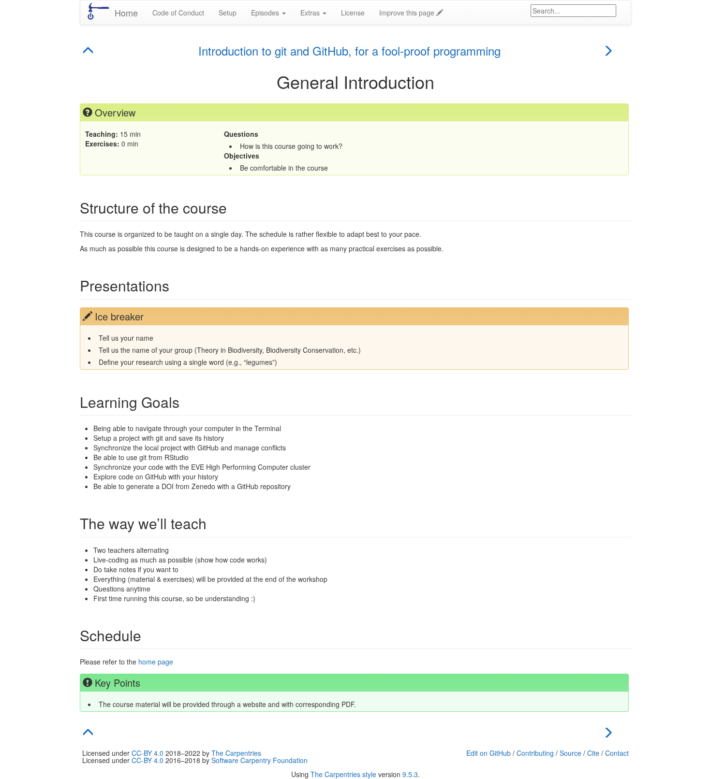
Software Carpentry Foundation (259, 760)
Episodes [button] (266, 12)
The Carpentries (236, 753)
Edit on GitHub (488, 753)
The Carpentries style (343, 774)
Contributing (535, 753)
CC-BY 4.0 (147, 753)
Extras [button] (311, 12)
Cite (593, 753)
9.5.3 (410, 774)
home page (155, 661)
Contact (617, 753)
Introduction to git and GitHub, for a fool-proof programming (349, 50)
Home (126, 12)
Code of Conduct (178, 12)
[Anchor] (103, 51)
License (353, 12)
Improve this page (407, 12)
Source (570, 753)
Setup (228, 12)
